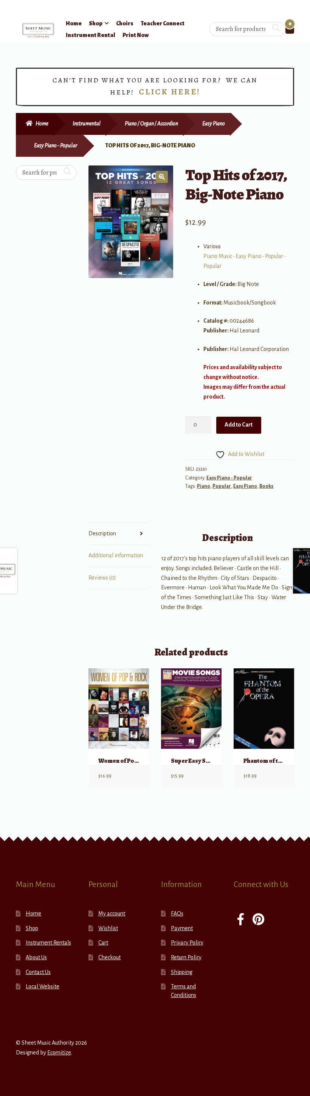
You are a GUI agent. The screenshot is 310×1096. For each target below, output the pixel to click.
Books (266, 486)
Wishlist (108, 928)
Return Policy (186, 957)
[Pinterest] (258, 920)
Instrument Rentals (48, 943)
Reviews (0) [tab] (102, 578)
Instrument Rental (90, 35)
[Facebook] (241, 920)
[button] (162, 177)
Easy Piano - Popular (55, 145)
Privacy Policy (187, 943)
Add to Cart (239, 425)
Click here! (169, 91)
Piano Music (217, 256)
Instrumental (87, 124)
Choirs (124, 23)
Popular (274, 256)
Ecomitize (59, 1053)
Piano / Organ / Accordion (151, 124)
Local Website (42, 986)
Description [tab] (102, 533)
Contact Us (38, 972)
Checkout (109, 957)
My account (111, 913)
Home (74, 23)
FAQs (177, 913)
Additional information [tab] (115, 555)
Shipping (181, 972)
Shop (95, 23)
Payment (182, 928)
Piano (203, 486)
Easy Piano (213, 124)
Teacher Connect (162, 23)
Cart (103, 943)
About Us (36, 957)
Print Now (135, 35)
